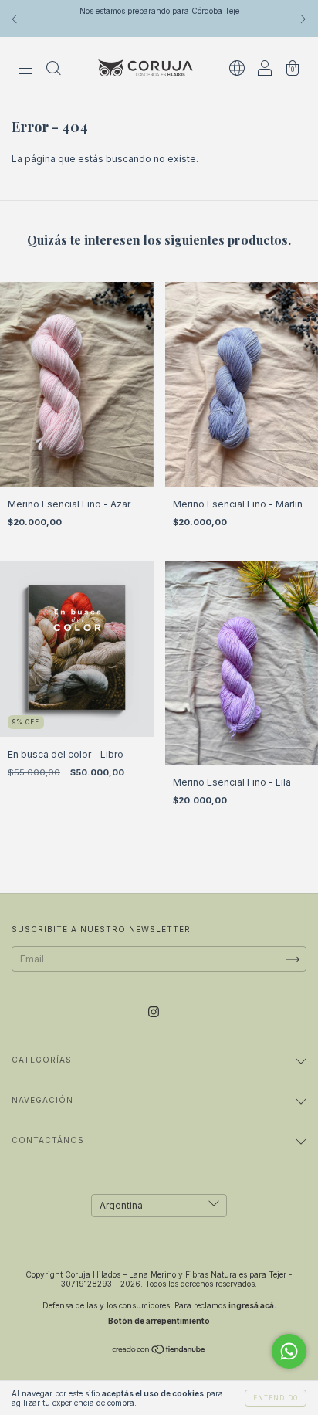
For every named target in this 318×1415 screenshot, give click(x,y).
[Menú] (25, 70)
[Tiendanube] (159, 1351)
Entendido (275, 1398)
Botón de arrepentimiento (159, 1320)
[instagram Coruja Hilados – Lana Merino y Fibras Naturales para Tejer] (153, 1012)
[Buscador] (53, 70)
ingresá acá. (252, 1305)
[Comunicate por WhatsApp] (289, 1351)
